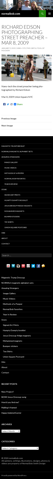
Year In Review (11, 184)
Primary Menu (49, 13)
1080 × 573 (21, 48)
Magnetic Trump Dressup (13, 146)
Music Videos (10, 168)
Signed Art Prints (12, 195)
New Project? (7, 391)
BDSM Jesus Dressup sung (13, 397)
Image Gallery (11, 162)
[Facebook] (4, 104)
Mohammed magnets (14, 211)
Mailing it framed (9, 407)
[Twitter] (8, 104)
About (4, 238)
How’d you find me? (10, 402)
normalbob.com (10, 13)
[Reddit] (11, 104)
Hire (3, 233)
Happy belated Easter (11, 413)
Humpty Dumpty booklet (16, 200)
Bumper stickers (12, 216)
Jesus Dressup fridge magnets (18, 206)
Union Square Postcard (15, 227)
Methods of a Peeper (14, 173)
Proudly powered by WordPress (13, 475)
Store (4, 189)
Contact (5, 244)
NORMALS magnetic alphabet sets (17, 151)
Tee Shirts (8, 222)
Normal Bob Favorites (14, 178)
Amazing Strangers (10, 157)
